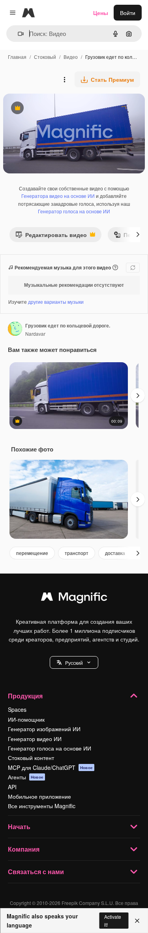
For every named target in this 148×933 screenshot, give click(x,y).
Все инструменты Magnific (41, 806)
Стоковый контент (31, 758)
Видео (71, 56)
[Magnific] (74, 598)
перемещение (32, 552)
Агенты (25, 777)
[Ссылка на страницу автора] (15, 329)
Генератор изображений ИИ (44, 729)
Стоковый (45, 56)
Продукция (25, 695)
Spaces (17, 709)
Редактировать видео (51, 236)
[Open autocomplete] (17, 34)
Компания (23, 849)
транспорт (76, 552)
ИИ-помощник (26, 719)
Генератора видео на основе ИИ (58, 195)
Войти (127, 13)
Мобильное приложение (39, 796)
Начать (19, 826)
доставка (115, 552)
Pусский (74, 662)
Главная (17, 56)
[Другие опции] (64, 79)
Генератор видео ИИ (35, 739)
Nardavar (35, 333)
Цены (100, 13)
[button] (74, 662)
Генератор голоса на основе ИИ (74, 211)
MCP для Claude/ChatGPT (50, 767)
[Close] (137, 920)
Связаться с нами (36, 871)
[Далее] (138, 234)
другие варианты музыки (56, 301)
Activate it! (112, 920)
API (12, 787)
